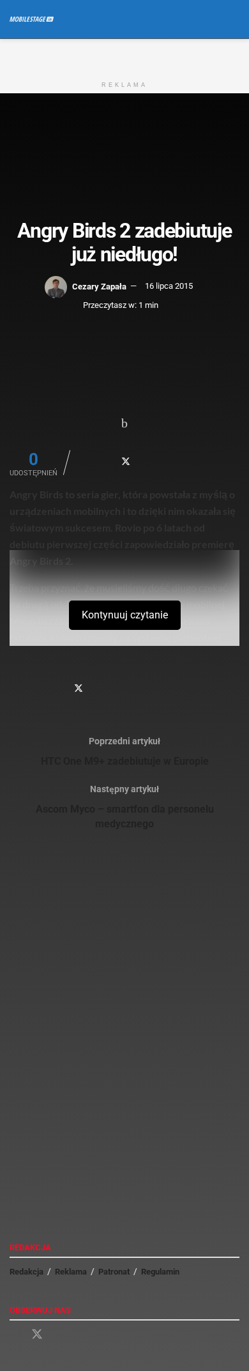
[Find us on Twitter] (37, 1334)
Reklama (71, 1271)
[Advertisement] (124, 55)
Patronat (114, 1271)
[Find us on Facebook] (14, 1335)
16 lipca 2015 (169, 286)
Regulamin (160, 1271)
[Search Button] (234, 19)
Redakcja (26, 1271)
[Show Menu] (210, 19)
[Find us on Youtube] (60, 1335)
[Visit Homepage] (32, 19)
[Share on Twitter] (125, 461)
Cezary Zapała (99, 286)
